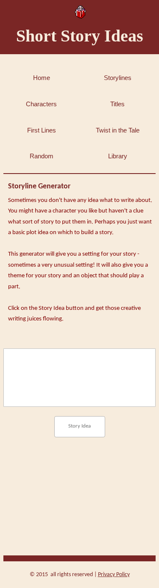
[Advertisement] (79, 483)
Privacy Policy (114, 574)
